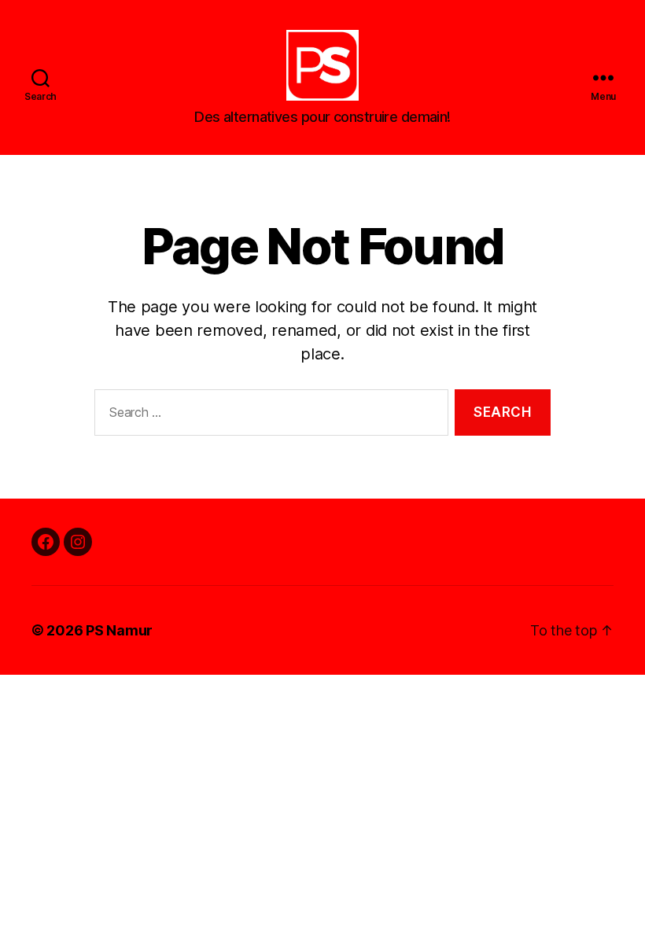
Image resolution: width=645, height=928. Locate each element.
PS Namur (119, 630)
